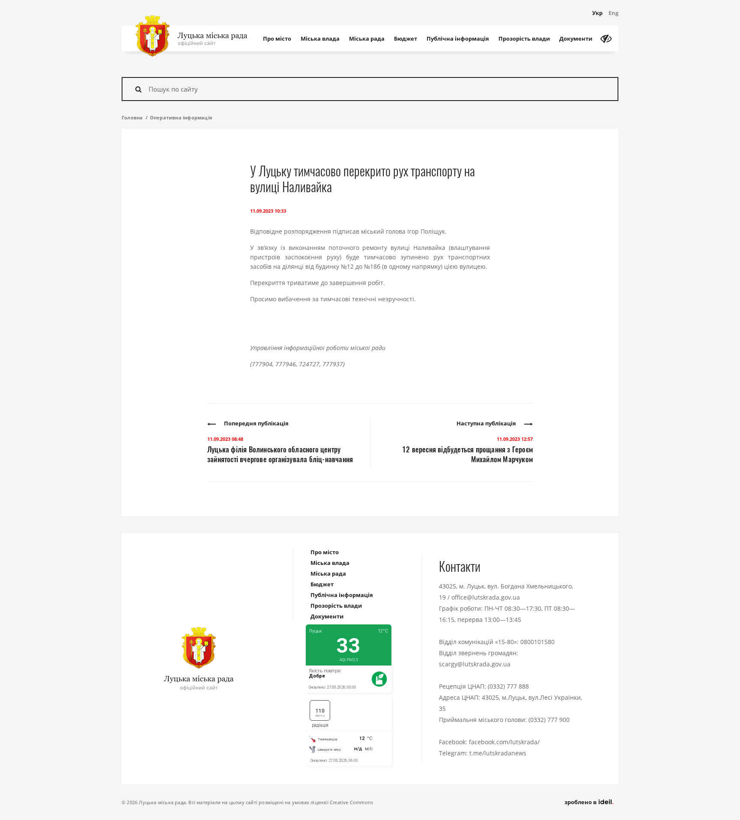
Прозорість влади (524, 38)
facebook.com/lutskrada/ (504, 742)
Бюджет (405, 38)
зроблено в (581, 802)
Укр (597, 13)
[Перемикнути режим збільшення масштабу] (606, 38)
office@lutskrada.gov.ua (485, 597)
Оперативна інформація (181, 117)
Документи (575, 38)
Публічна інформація (458, 38)
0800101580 (537, 642)
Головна (132, 117)
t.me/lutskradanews (497, 753)
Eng (613, 13)
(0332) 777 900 (549, 720)
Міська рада (367, 38)
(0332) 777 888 (508, 686)
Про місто (277, 38)
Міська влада (320, 38)
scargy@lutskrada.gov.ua (474, 664)
